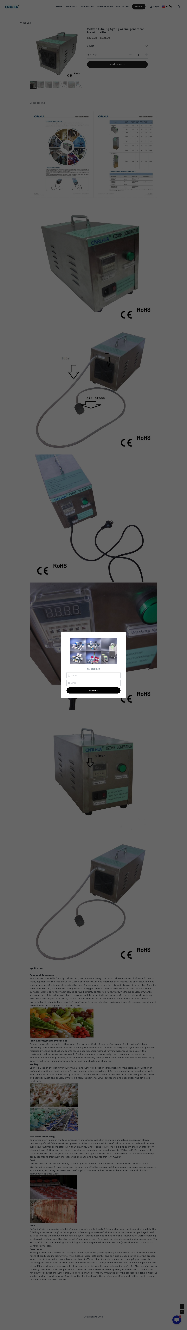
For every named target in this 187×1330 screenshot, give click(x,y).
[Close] (129, 634)
